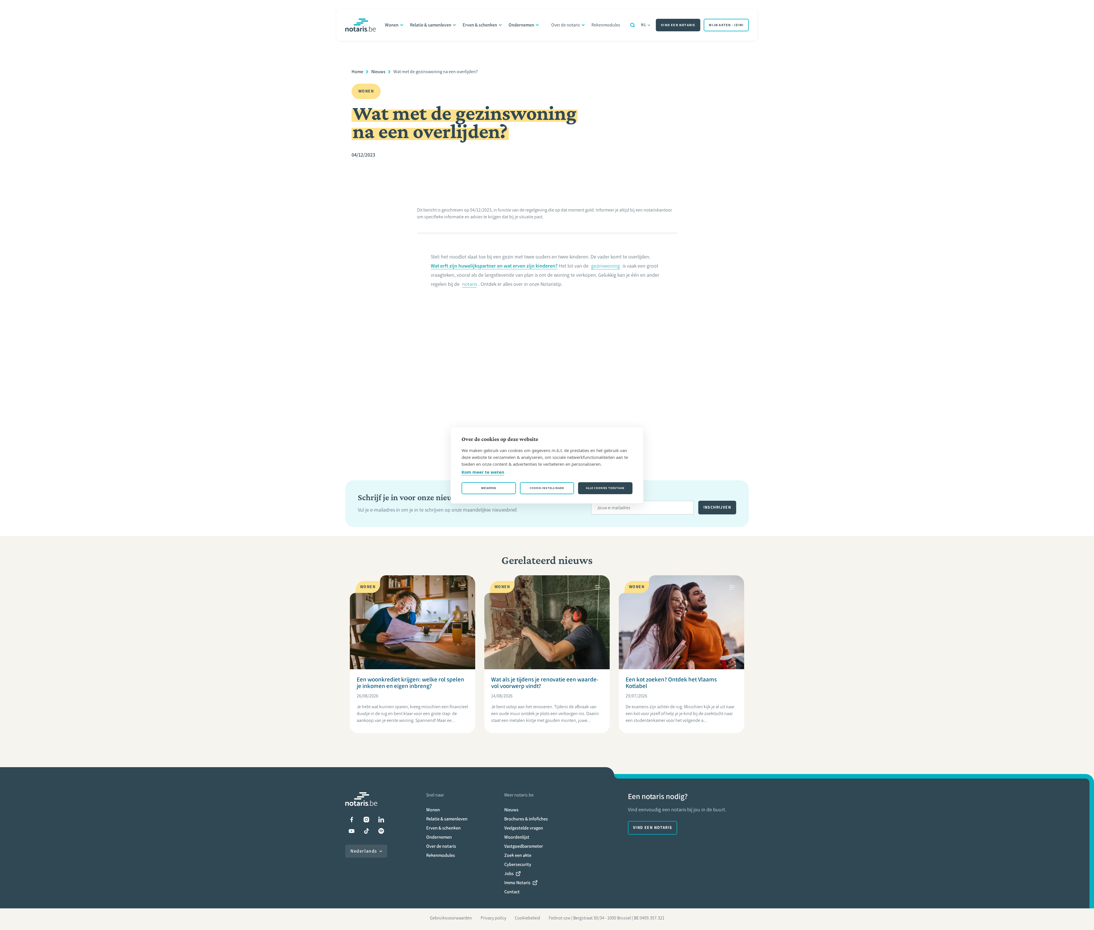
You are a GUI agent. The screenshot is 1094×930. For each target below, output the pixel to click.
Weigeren (488, 488)
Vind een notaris (678, 25)
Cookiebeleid (527, 918)
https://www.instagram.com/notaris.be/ (366, 819)
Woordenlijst (516, 837)
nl (643, 24)
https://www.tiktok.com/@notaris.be (366, 830)
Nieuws (378, 71)
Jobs (509, 873)
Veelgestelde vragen (523, 828)
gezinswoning (605, 266)
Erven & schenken (480, 25)
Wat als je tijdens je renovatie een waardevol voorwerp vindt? (545, 682)
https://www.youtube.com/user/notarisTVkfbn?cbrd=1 (351, 830)
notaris (469, 284)
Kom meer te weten (483, 472)
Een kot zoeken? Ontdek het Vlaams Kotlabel (671, 682)
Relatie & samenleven (430, 25)
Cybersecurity (517, 864)
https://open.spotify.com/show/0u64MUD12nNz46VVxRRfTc (381, 830)
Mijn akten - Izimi (726, 25)
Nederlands (363, 851)
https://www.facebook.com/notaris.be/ (351, 819)
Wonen (392, 25)
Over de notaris (565, 25)
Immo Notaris (517, 882)
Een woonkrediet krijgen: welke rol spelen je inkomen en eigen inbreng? (410, 682)
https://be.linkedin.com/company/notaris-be (381, 819)
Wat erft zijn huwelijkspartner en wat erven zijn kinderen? (494, 266)
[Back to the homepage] (360, 25)
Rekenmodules (605, 25)
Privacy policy (493, 918)
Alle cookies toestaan (605, 488)
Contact (512, 891)
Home (357, 71)
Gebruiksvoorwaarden (451, 918)
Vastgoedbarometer (523, 846)
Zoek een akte (517, 855)
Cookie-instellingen (547, 488)
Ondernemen (521, 25)
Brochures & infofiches (526, 819)
